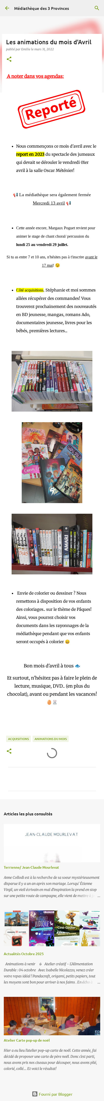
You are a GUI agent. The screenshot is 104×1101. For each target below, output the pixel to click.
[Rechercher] (97, 8)
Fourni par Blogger (55, 1093)
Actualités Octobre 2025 (24, 953)
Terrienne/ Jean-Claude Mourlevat (31, 867)
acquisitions (18, 739)
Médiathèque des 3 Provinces (41, 8)
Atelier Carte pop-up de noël (27, 1040)
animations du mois (51, 739)
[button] (9, 59)
